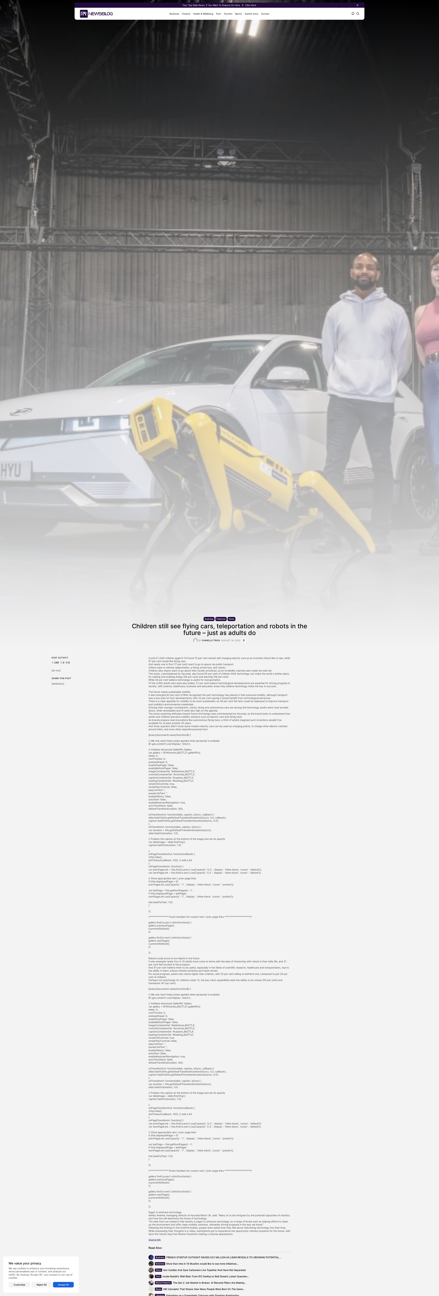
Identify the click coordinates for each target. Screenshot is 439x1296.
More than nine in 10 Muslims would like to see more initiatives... (202, 1263)
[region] (41, 1275)
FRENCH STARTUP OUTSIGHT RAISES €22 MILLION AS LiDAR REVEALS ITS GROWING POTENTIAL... (223, 1257)
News (231, 619)
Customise (19, 1284)
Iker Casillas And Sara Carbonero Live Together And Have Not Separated (204, 1270)
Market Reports (163, 1282)
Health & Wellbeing (203, 13)
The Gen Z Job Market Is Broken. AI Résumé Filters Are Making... (209, 1282)
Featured (221, 619)
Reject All (41, 1284)
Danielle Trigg (211, 640)
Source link (155, 1239)
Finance (186, 13)
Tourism (228, 13)
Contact (265, 13)
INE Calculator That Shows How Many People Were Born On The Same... (204, 1289)
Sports (238, 13)
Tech (218, 13)
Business (174, 13)
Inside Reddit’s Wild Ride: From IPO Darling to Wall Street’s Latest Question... (206, 1276)
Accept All (63, 1284)
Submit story (251, 13)
